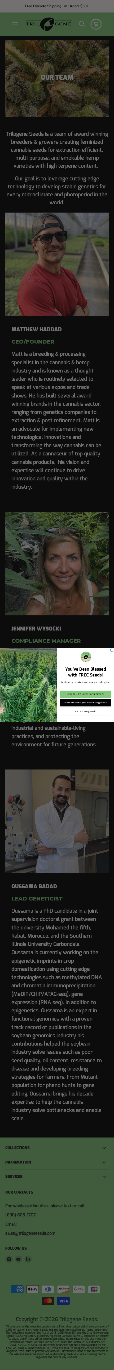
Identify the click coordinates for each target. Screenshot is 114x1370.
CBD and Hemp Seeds (85, 711)
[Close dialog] (111, 650)
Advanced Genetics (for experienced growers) (85, 702)
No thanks (85, 719)
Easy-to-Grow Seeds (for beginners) (85, 694)
